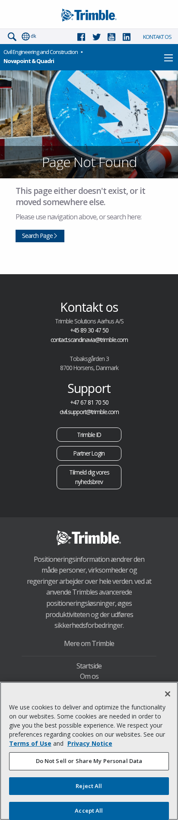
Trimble (89, 537)
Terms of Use (30, 743)
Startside (89, 666)
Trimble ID (89, 435)
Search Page (37, 235)
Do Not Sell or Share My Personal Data (89, 761)
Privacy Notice (89, 743)
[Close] (167, 693)
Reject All (89, 786)
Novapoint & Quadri (28, 61)
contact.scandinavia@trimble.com (89, 340)
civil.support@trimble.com (89, 412)
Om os (89, 676)
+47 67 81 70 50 (89, 402)
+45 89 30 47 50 (89, 330)
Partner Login (89, 453)
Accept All (89, 810)
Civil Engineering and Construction (40, 52)
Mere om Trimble (89, 643)
